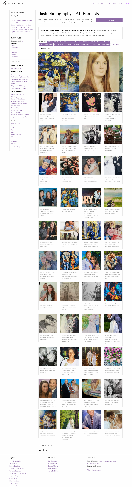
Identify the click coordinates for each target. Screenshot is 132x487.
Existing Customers (93, 463)
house (12, 136)
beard (48, 276)
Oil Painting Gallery (15, 461)
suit (90, 435)
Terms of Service (53, 466)
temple (70, 116)
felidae (85, 406)
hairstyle (67, 177)
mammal (42, 181)
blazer (87, 435)
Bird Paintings (13, 483)
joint (88, 146)
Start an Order (109, 20)
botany (110, 211)
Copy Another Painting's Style (19, 117)
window (64, 303)
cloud (52, 272)
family (12, 132)
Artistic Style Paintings (17, 94)
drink (51, 211)
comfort (71, 179)
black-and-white (91, 150)
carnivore (86, 404)
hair (41, 114)
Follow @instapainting (94, 470)
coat (110, 181)
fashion (48, 244)
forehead (64, 209)
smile (44, 114)
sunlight (111, 435)
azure (50, 148)
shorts (65, 146)
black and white (15, 123)
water (44, 146)
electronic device (66, 372)
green (63, 433)
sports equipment (51, 435)
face (41, 146)
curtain (89, 246)
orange (41, 152)
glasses (67, 368)
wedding (13, 143)
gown (67, 341)
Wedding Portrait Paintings (18, 88)
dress (113, 116)
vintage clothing (48, 118)
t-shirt (72, 244)
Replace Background (16, 110)
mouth (112, 242)
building (71, 303)
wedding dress (113, 114)
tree (63, 118)
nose (85, 114)
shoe (116, 146)
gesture (52, 116)
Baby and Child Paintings (18, 86)
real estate (13, 139)
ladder (14, 54)
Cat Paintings (13, 478)
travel (65, 152)
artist (85, 433)
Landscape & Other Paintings (18, 473)
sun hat (74, 307)
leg (67, 179)
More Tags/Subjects (16, 147)
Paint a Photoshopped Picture (19, 103)
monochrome (43, 372)
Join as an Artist (14, 486)
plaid (106, 370)
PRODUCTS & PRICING (108, 3)
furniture (64, 179)
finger (117, 246)
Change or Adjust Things (18, 99)
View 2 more (115, 44)
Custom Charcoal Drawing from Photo (21, 20)
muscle (73, 209)
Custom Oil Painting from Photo (20, 27)
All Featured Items (16, 68)
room (63, 246)
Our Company (52, 461)
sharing (111, 372)
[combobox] (22, 61)
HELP (121, 3)
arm (47, 114)
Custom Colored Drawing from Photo (21, 23)
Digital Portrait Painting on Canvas (20, 32)
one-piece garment (47, 402)
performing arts (87, 213)
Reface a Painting (16, 106)
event (51, 213)
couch (71, 177)
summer (50, 307)
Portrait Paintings (16, 75)
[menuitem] (95, 3)
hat (62, 152)
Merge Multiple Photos (17, 101)
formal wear (87, 181)
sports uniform (49, 431)
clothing (107, 114)
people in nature (69, 114)
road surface (71, 118)
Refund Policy (52, 468)
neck (63, 211)
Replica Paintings (16, 112)
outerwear (48, 272)
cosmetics (15, 52)
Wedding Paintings (15, 471)
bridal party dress (51, 406)
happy (41, 118)
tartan (88, 177)
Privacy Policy (52, 463)
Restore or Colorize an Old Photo (20, 114)
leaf (114, 211)
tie (106, 276)
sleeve (48, 116)
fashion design (72, 276)
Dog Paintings (13, 476)
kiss (13, 45)
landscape (64, 120)
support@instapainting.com (107, 461)
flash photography (88, 116)
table (75, 242)
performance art (88, 215)
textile (96, 116)
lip (90, 114)
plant (63, 114)
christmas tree (47, 177)
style (85, 150)
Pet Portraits (13, 463)
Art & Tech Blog (53, 471)
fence (41, 435)
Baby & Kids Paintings (16, 468)
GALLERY (94, 3)
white (109, 116)
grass (65, 118)
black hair (91, 404)
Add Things (14, 97)
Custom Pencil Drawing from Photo (21, 25)
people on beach (50, 146)
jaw (94, 116)
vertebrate (93, 400)
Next (50, 49)
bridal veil (72, 337)
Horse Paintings (14, 481)
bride (119, 114)
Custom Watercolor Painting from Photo (22, 29)
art (87, 433)
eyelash (93, 114)
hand (106, 303)
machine (64, 374)
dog (12, 130)
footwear (112, 146)
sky (51, 150)
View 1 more (14, 56)
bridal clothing (111, 276)
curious (14, 50)
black (97, 114)
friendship (42, 215)
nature (107, 211)
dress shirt (116, 372)
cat (11, 125)
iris (45, 211)
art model (15, 48)
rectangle (67, 244)
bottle (48, 211)
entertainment (93, 181)
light (118, 209)
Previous (44, 49)
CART (128, 3)
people (48, 183)
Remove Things (15, 108)
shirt (106, 368)
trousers (115, 177)
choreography (89, 217)
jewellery (86, 183)
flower (70, 335)
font (85, 217)
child (12, 128)
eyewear (64, 309)
